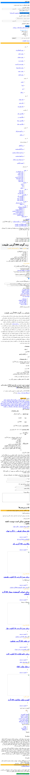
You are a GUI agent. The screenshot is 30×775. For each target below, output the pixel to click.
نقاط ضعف (26, 488)
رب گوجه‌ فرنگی (15, 323)
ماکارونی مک (20, 124)
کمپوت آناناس (20, 163)
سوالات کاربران (23, 303)
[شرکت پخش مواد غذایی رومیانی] (21, 27)
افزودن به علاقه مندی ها (23, 270)
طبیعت (24, 248)
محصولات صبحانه (22, 207)
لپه (23, 89)
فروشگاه (24, 729)
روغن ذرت (21, 60)
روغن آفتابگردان (20, 50)
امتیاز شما (27, 484)
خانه (28, 221)
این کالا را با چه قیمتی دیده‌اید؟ (22, 274)
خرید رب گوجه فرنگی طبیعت (16, 402)
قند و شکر (24, 216)
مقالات (25, 726)
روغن (25, 170)
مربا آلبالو (21, 145)
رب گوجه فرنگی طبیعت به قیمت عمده (16, 405)
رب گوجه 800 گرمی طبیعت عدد (21, 266)
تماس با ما (24, 728)
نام (28, 478)
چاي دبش (21, 103)
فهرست (27, 219)
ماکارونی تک (21, 113)
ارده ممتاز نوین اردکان (18, 159)
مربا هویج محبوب (19, 156)
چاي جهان (21, 99)
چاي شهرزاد (21, 106)
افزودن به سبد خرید (25, 268)
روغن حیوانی (20, 57)
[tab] (14, 299)
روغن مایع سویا (20, 67)
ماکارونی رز (21, 117)
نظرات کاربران (23, 301)
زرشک (22, 92)
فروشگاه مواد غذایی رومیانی (23, 392)
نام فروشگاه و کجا (25, 285)
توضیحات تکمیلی (22, 300)
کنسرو (25, 201)
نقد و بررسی (23, 304)
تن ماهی (22, 134)
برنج (26, 205)
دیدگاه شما (26, 492)
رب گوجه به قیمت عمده (17, 403)
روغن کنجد (21, 74)
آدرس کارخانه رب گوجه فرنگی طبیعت (15, 399)
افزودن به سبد (23, 536)
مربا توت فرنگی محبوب (18, 152)
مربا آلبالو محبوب (19, 149)
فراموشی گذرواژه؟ (14, 13)
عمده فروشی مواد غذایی (19, 406)
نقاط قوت (27, 485)
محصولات (24, 221)
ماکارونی (24, 194)
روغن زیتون (21, 71)
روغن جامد (21, 53)
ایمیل (27, 481)
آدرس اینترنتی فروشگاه (23, 283)
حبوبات (25, 182)
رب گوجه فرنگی (20, 131)
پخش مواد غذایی (10, 401)
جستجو (14, 38)
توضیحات (24, 298)
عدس (22, 82)
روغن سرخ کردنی (19, 64)
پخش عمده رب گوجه (19, 401)
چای (25, 189)
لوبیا (23, 85)
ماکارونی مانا (20, 120)
